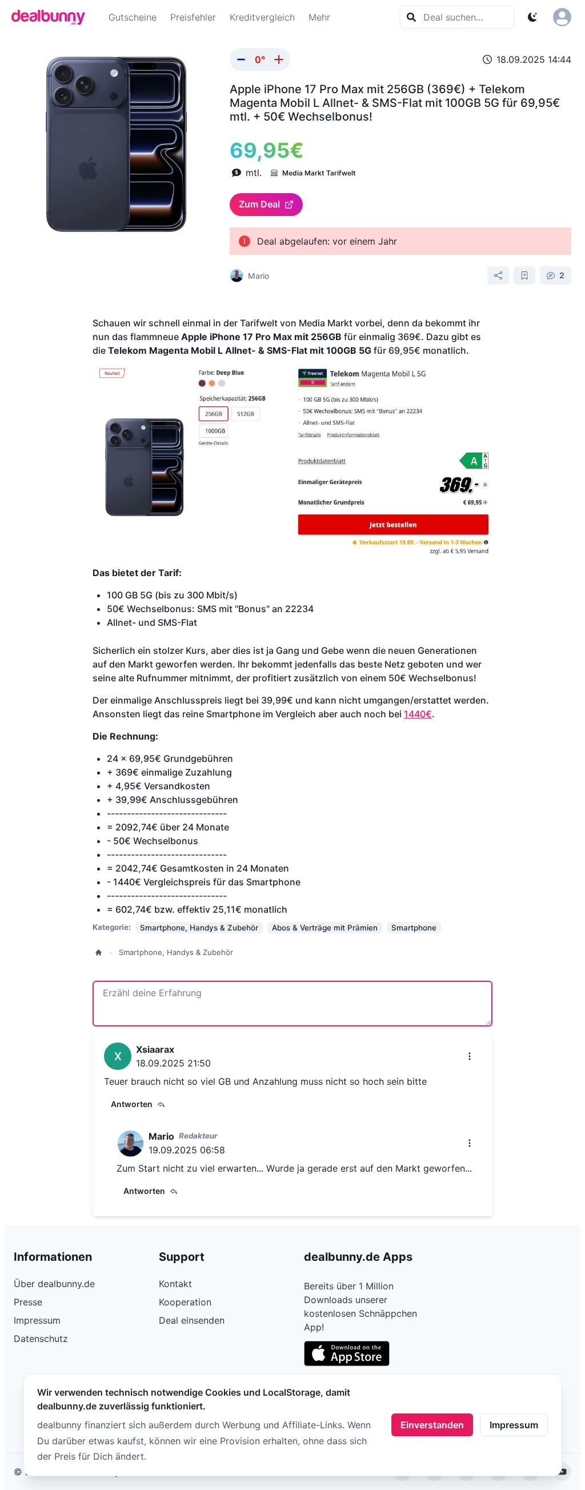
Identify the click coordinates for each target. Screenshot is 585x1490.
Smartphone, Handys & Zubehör (176, 952)
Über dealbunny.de (54, 1283)
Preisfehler (193, 17)
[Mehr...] (469, 1056)
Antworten (132, 1104)
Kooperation (185, 1302)
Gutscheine (133, 17)
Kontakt (175, 1283)
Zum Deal (259, 204)
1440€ (418, 714)
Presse (28, 1302)
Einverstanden (432, 1425)
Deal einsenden (192, 1320)
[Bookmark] (524, 275)
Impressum (514, 1425)
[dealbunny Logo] (52, 17)
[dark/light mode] (532, 17)
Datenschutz (41, 1338)
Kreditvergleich (262, 17)
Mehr (319, 17)
